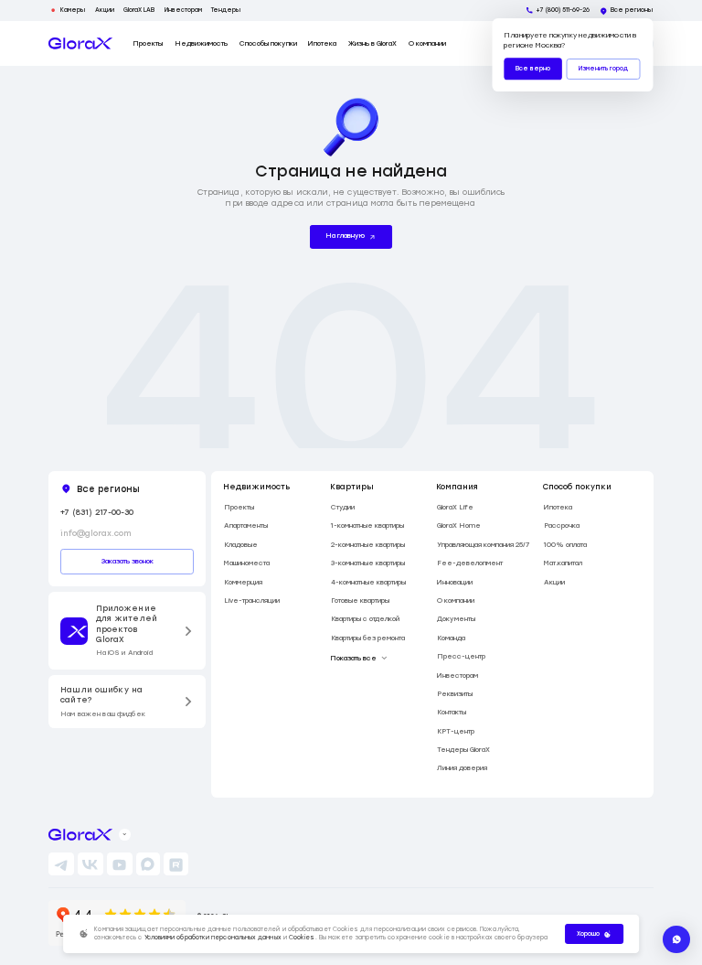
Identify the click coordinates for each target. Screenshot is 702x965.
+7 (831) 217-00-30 (96, 512)
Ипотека (322, 43)
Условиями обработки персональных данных (213, 937)
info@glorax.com (96, 533)
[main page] (80, 43)
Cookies (302, 937)
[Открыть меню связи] (676, 939)
